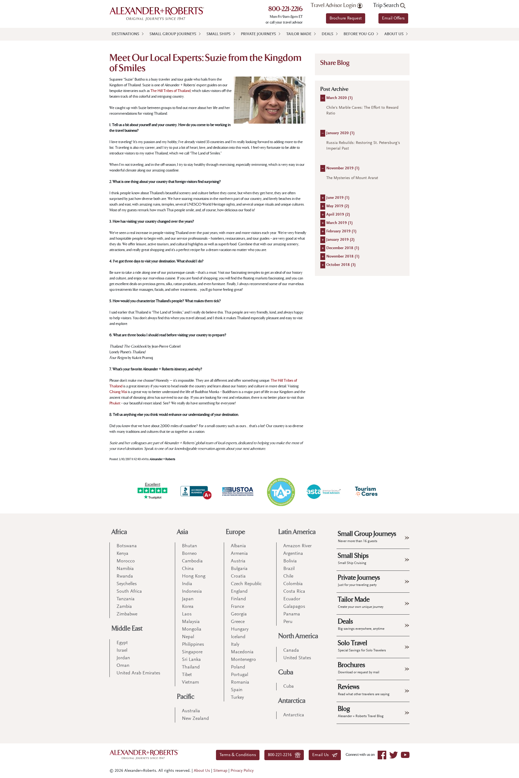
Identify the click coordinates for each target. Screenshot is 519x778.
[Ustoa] (238, 491)
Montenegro (243, 659)
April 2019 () (338, 215)
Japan (188, 599)
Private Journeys (258, 34)
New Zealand (195, 718)
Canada (291, 650)
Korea (188, 606)
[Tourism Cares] (366, 491)
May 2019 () (337, 206)
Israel (122, 650)
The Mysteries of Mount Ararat (352, 178)
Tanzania (126, 599)
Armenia (239, 553)
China (188, 568)
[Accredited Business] (195, 491)
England (239, 591)
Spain (236, 690)
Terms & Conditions (237, 755)
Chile (288, 576)
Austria (238, 561)
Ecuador (291, 599)
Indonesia (192, 591)
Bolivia (290, 561)
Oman (123, 665)
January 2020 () (340, 133)
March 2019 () (339, 223)
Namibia (125, 568)
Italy (235, 644)
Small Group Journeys (172, 34)
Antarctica (291, 701)
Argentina (293, 553)
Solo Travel (362, 645)
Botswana (127, 546)
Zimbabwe (127, 614)
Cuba (285, 672)
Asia (182, 532)
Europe (235, 532)
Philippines (193, 644)
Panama (291, 614)
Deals (327, 34)
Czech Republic (246, 584)
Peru (287, 621)
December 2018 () (342, 248)
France (237, 606)
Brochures (358, 667)
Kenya (122, 553)
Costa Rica (294, 591)
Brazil (289, 568)
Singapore (192, 652)
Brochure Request (346, 18)
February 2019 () (341, 231)
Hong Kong (193, 576)
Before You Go (359, 34)
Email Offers (393, 18)
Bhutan (189, 546)
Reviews (364, 689)
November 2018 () (343, 257)
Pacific (185, 697)
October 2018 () (341, 265)
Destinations (125, 34)
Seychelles (127, 584)
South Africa (129, 591)
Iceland (238, 637)
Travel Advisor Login (334, 5)
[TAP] (281, 491)
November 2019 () (343, 168)
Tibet (187, 674)
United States (297, 658)
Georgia (239, 614)
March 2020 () (339, 98)
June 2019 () (338, 198)
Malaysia (191, 621)
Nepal (188, 637)
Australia (191, 711)
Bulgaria (239, 568)
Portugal (239, 674)
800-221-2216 (285, 9)
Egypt (122, 643)
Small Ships (219, 34)
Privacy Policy (242, 771)
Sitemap (220, 771)
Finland (238, 599)
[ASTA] (323, 491)
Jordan (123, 658)
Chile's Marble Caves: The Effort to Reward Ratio (362, 111)
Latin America (297, 532)
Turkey (237, 697)
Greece (238, 621)
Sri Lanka (191, 659)
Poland (238, 667)
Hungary (239, 629)
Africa (119, 532)
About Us (394, 34)
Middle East (127, 628)
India (187, 584)
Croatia (238, 576)
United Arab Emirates (138, 673)
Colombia (293, 584)
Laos (187, 614)
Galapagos (294, 606)
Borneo (189, 553)
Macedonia (242, 652)
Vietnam (190, 682)
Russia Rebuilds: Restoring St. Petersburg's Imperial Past (363, 146)
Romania (240, 682)
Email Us (322, 755)
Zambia (124, 606)
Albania (238, 546)
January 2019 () (340, 240)
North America (298, 636)
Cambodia (192, 561)
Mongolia (191, 629)
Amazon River (297, 546)
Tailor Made (298, 34)
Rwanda (125, 576)
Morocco (126, 561)
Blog (361, 711)
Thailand (191, 667)
